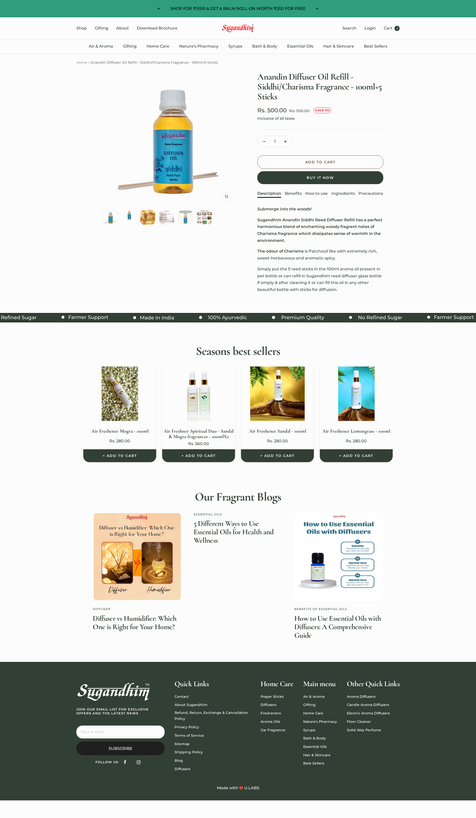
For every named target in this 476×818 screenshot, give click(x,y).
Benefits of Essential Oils (320, 609)
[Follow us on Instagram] (139, 762)
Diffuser (102, 609)
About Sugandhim (191, 705)
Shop (81, 28)
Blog (179, 760)
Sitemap (182, 744)
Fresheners (271, 713)
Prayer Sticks (272, 696)
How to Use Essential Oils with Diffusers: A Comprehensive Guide (337, 627)
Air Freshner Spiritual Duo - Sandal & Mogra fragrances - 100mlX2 (199, 433)
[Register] (157, 732)
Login (370, 28)
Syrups (235, 46)
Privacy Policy (187, 727)
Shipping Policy (189, 752)
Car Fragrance (273, 730)
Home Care (158, 46)
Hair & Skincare (338, 46)
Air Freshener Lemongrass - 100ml (356, 431)
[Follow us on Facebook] (125, 762)
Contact (182, 696)
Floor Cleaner (359, 721)
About (122, 28)
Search (349, 28)
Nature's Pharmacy (198, 46)
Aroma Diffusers (361, 696)
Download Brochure (157, 28)
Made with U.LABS (238, 788)
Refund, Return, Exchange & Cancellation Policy (211, 715)
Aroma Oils (270, 721)
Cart (391, 28)
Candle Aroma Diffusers (368, 705)
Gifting (101, 28)
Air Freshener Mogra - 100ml (120, 431)
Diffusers (182, 769)
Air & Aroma (101, 46)
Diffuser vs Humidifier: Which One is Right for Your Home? (134, 622)
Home (81, 62)
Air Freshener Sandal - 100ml (277, 431)
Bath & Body (264, 46)
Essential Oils (300, 46)
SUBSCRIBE (120, 748)
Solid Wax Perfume (364, 730)
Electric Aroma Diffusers (368, 713)
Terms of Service (189, 735)
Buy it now (320, 177)
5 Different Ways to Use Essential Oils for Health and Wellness (234, 532)
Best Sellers (375, 46)
